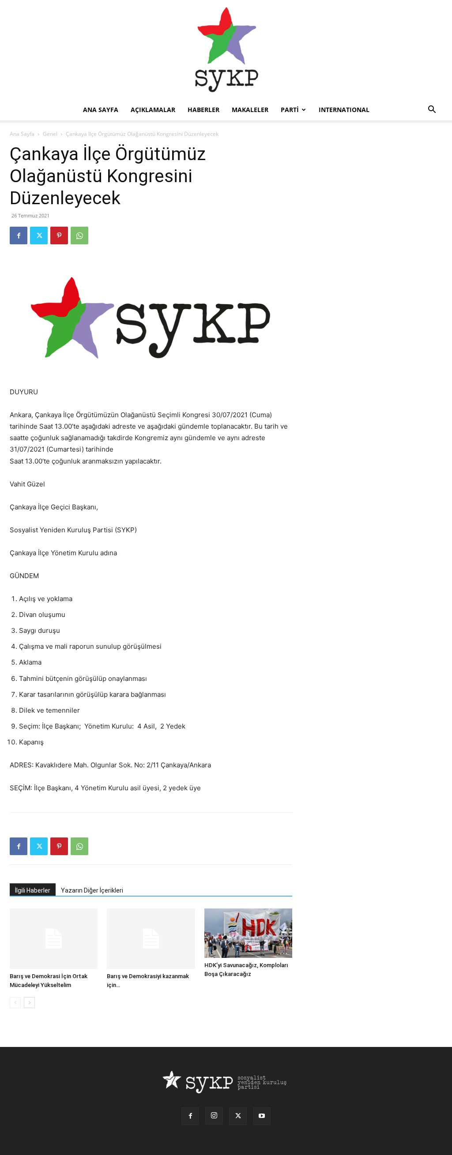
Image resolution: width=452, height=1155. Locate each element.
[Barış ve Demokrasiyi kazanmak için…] (151, 938)
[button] (431, 110)
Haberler (203, 109)
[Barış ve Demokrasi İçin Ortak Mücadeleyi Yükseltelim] (54, 938)
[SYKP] (226, 49)
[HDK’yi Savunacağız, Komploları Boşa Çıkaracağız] (248, 933)
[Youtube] (262, 1116)
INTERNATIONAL (344, 109)
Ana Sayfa (22, 134)
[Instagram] (214, 1116)
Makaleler (250, 109)
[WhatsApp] (79, 235)
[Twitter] (39, 235)
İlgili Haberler (32, 890)
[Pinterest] (59, 235)
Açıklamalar (153, 109)
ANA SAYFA (100, 109)
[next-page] (29, 1002)
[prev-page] (15, 1002)
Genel (50, 134)
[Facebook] (18, 235)
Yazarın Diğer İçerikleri (92, 890)
